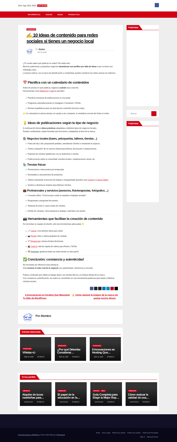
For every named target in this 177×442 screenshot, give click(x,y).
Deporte (96, 390)
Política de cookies (118, 433)
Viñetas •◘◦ (29, 352)
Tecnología (31, 29)
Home (98, 433)
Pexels (33, 236)
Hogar (49, 15)
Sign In (142, 437)
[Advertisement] (142, 69)
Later (52, 91)
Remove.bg (35, 241)
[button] (158, 15)
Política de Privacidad (150, 433)
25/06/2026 (28, 402)
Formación (62, 390)
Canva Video (102, 180)
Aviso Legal (106, 433)
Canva (33, 231)
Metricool (44, 91)
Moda (60, 15)
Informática (34, 15)
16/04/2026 (64, 402)
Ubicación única (152, 437)
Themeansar (60, 435)
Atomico (42, 49)
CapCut (91, 180)
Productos (74, 15)
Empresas (26, 390)
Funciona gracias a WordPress (29, 435)
